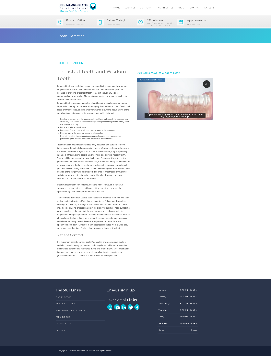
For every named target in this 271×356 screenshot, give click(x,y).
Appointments (197, 20)
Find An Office (165, 7)
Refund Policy (63, 317)
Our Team (145, 7)
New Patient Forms (66, 304)
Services (130, 7)
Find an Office (75, 20)
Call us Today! (116, 20)
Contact (195, 7)
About (181, 7)
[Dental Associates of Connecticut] (78, 7)
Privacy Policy (64, 324)
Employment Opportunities (70, 310)
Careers (209, 7)
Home (116, 7)
